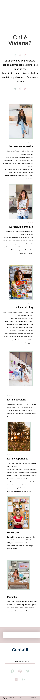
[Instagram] (24, 679)
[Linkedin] (16, 679)
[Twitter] (27, 671)
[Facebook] (12, 671)
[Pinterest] (20, 671)
